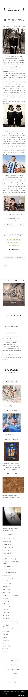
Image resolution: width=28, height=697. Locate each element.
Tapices (4, 649)
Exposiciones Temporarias (9, 595)
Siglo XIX (5, 631)
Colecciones (6, 583)
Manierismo (6, 606)
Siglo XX (5, 643)
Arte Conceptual (7, 553)
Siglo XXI (5, 646)
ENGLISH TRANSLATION (11, 326)
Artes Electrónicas (7, 578)
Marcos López (7, 147)
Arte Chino (5, 550)
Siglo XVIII (5, 640)
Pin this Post (15, 245)
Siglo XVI (5, 634)
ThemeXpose (13, 691)
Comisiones (6, 586)
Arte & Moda (6, 541)
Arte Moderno (6, 575)
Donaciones (6, 589)
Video (4, 651)
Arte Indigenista (7, 566)
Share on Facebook (14, 239)
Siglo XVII (5, 637)
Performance (6, 618)
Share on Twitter (15, 242)
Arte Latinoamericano (8, 572)
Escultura (5, 592)
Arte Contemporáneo (8, 556)
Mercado (5, 609)
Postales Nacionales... (11, 302)
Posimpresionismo (7, 628)
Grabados (5, 604)
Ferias (4, 598)
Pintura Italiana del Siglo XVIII (10, 621)
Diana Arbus (6, 66)
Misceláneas (6, 612)
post (22, 28)
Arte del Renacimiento (8, 559)
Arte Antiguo (6, 544)
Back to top (21, 695)
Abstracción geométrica (9, 538)
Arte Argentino (6, 547)
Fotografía (16, 249)
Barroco (5, 581)
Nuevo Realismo (7, 615)
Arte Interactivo (7, 569)
